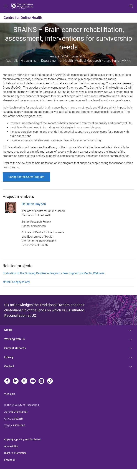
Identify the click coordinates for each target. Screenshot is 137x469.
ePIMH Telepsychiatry (16, 282)
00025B (18, 418)
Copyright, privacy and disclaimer (22, 439)
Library (8, 357)
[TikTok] (50, 381)
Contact (9, 366)
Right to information (15, 453)
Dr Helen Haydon (34, 204)
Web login (9, 394)
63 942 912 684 (19, 411)
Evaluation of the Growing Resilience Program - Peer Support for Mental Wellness (53, 273)
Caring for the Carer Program (26, 177)
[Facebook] (7, 381)
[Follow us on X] (24, 381)
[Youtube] (33, 381)
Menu (5, 6)
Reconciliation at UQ (20, 315)
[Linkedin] (16, 381)
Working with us (14, 339)
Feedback (9, 460)
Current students (15, 348)
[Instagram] (41, 381)
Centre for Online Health (23, 17)
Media (8, 330)
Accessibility (11, 446)
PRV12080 (19, 425)
